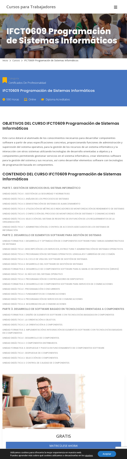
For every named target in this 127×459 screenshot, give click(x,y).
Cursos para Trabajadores (31, 6)
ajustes (89, 455)
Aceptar (107, 453)
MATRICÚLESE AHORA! (63, 446)
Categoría (14, 78)
